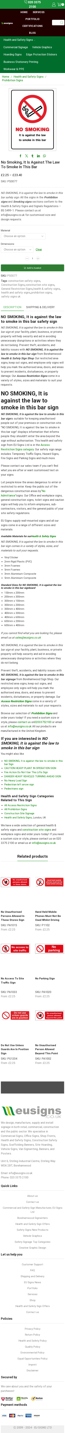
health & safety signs (46, 288)
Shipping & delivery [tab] (40, 307)
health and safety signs (15, 292)
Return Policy (32, 1334)
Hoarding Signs (12, 54)
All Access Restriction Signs (20, 805)
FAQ (32, 1270)
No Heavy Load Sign (15, 780)
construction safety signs (24, 281)
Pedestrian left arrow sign (19, 784)
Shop (33, 1300)
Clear (39, 249)
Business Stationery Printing (20, 62)
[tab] (12, 307)
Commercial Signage (15, 47)
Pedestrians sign (13, 788)
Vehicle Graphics (42, 47)
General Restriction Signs (17, 288)
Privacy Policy (32, 1328)
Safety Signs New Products (32, 1229)
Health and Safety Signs (18, 39)
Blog (32, 33)
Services (39, 12)
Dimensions (7, 243)
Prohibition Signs (12, 80)
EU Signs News (32, 1282)
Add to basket (34, 268)
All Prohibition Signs (15, 809)
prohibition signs (41, 292)
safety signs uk (10, 296)
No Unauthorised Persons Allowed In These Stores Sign (12, 916)
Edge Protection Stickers (41, 54)
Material (5, 230)
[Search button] (61, 22)
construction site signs (40, 284)
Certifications (32, 26)
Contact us (32, 1202)
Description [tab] (12, 307)
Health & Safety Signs (43, 536)
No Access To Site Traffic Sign (12, 980)
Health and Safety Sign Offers (32, 1224)
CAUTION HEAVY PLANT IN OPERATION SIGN (30, 768)
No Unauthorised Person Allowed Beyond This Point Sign (46, 1051)
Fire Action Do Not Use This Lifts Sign (26, 772)
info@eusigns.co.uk (20, 726)
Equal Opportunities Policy (32, 1358)
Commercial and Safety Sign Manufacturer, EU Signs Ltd (32, 1210)
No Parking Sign (45, 978)
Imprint (32, 1364)
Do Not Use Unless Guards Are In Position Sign (15, 1049)
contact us (24, 722)
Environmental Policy (32, 1352)
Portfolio (32, 19)
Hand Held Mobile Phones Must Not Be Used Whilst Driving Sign (48, 917)
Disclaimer (32, 1370)
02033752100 (42, 722)
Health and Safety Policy (33, 1340)
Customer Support (32, 1264)
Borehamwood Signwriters (32, 1218)
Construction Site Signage (19, 813)
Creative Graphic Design (32, 1247)
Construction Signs (13, 284)
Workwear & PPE (13, 69)
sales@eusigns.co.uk (28, 637)
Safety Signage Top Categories (32, 1241)
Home (24, 12)
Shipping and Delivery (32, 1276)
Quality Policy (32, 1346)
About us (32, 1195)
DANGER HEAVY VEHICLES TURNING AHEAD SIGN (32, 776)
